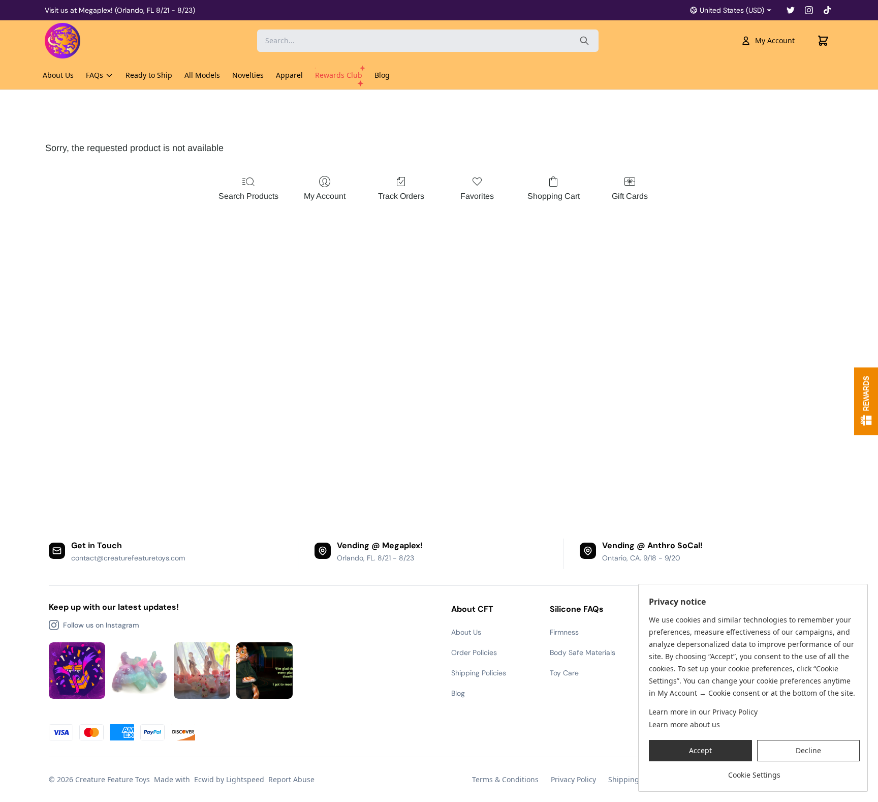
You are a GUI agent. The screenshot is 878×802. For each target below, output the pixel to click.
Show (866, 401)
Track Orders (401, 196)
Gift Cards (630, 196)
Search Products (248, 196)
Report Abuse (291, 779)
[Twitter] (791, 10)
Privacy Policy (573, 779)
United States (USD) (732, 10)
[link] (754, 771)
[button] (700, 750)
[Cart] (823, 41)
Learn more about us (684, 724)
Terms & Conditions (505, 779)
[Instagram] (809, 10)
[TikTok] (827, 10)
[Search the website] (584, 41)
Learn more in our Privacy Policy (703, 712)
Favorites (477, 196)
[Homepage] (83, 40)
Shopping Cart (553, 196)
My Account (775, 40)
